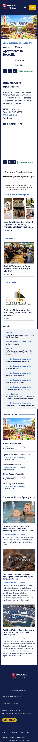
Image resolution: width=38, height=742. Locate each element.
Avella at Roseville (12, 344)
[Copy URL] (15, 71)
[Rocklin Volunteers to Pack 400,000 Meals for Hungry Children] (19, 252)
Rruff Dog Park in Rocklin (15, 383)
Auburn (6, 274)
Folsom (6, 230)
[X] (10, 71)
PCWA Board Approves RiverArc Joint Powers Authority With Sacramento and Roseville (20, 353)
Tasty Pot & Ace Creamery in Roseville (20, 406)
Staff (22, 61)
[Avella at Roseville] (19, 429)
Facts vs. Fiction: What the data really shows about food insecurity (18, 312)
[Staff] (15, 60)
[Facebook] (5, 71)
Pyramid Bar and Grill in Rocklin (17, 362)
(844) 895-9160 (10, 115)
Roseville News (12, 394)
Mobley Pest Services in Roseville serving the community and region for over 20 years (18, 576)
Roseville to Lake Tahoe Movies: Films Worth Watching (20, 336)
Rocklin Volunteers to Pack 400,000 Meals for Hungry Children (17, 268)
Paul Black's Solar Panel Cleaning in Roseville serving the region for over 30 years (18, 632)
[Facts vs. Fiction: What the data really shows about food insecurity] (19, 297)
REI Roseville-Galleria (13, 369)
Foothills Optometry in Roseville (17, 390)
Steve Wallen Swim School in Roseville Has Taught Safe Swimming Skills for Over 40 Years (18, 528)
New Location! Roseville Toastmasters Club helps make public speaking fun (20, 398)
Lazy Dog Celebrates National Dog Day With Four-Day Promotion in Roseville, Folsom (18, 224)
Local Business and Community (17, 43)
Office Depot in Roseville (15, 376)
